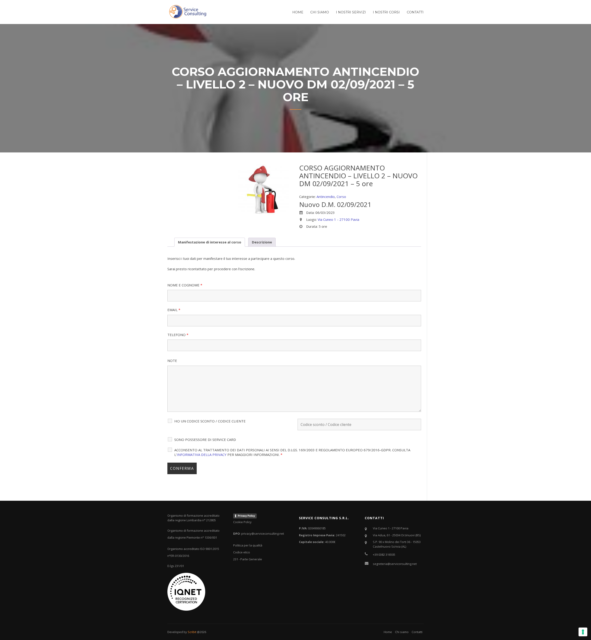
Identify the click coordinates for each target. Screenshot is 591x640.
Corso (341, 196)
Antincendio (326, 196)
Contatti (415, 12)
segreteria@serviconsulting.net (395, 564)
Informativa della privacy (201, 454)
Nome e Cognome (184, 285)
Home (297, 12)
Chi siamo (319, 12)
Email (173, 309)
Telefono (177, 334)
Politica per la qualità (247, 545)
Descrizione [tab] (262, 242)
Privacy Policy (246, 515)
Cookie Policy (242, 522)
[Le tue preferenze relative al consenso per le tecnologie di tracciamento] (583, 632)
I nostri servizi (351, 12)
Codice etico (241, 552)
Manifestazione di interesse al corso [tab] (209, 242)
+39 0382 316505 (384, 554)
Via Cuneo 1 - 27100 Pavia (338, 219)
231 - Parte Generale (247, 559)
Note (172, 360)
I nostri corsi (386, 12)
